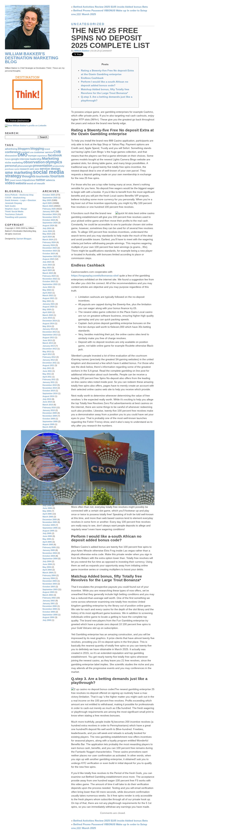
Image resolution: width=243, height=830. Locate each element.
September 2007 (50, 472)
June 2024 (47, 231)
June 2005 (47, 536)
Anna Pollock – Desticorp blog (19, 195)
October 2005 (49, 525)
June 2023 (47, 265)
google (15, 159)
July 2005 (47, 533)
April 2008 (47, 452)
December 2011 (50, 363)
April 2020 (47, 312)
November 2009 (50, 416)
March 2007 (48, 489)
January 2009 (49, 433)
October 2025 (49, 195)
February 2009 (49, 430)
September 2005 (50, 528)
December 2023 (50, 248)
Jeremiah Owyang (13, 203)
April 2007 (47, 486)
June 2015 (47, 318)
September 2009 (50, 421)
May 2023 (47, 267)
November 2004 (50, 553)
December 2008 (50, 435)
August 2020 (48, 307)
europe (32, 155)
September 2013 (50, 335)
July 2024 (47, 228)
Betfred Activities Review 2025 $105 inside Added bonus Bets (110, 6)
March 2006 (48, 517)
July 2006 (47, 505)
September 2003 (50, 589)
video (10, 183)
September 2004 (50, 558)
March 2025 (48, 206)
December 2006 (50, 491)
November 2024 (50, 217)
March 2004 (48, 573)
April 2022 (47, 293)
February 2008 (49, 458)
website (20, 183)
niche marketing (14, 162)
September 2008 (50, 444)
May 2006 (47, 511)
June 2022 (47, 287)
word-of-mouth (36, 183)
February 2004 (49, 575)
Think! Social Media (14, 211)
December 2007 (50, 463)
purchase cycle (12, 169)
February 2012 (49, 357)
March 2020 (48, 315)
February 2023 (49, 276)
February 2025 (49, 209)
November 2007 (50, 466)
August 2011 (48, 365)
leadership (35, 159)
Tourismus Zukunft (14, 214)
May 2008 (47, 449)
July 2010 (47, 399)
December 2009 (50, 413)
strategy (13, 176)
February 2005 (49, 547)
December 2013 (50, 332)
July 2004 (47, 561)
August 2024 (48, 225)
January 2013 (49, 346)
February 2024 (49, 242)
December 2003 (50, 581)
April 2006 (47, 514)
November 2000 (50, 609)
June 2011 (47, 371)
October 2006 (49, 497)
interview (24, 159)
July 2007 (47, 477)
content (25, 152)
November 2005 (50, 522)
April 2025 (47, 203)
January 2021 (49, 304)
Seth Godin (10, 206)
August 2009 (48, 424)
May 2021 (47, 301)
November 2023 (50, 251)
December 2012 (50, 349)
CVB (57, 152)
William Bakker (81, 51)
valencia (50, 180)
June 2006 (47, 508)
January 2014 (49, 329)
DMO (23, 155)
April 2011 (47, 377)
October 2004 (49, 556)
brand (47, 149)
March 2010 (48, 405)
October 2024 (49, 220)
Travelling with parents (15, 217)
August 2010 (48, 396)
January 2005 (49, 550)
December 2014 (50, 321)
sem (32, 169)
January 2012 (49, 360)
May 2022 (47, 290)
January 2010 (49, 410)
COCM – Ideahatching (15, 198)
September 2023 (50, 256)
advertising (11, 149)
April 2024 (47, 237)
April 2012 (47, 354)
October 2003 (49, 587)
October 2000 (49, 612)
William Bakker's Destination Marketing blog (31, 58)
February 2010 (49, 407)
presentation (42, 165)
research (24, 169)
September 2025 (50, 198)
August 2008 (48, 447)
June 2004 (47, 564)
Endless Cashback (92, 78)
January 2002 (49, 601)
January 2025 (49, 211)
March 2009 (48, 427)
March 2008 (48, 455)
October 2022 (49, 281)
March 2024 (48, 239)
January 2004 (49, 578)
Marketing (50, 158)
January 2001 (49, 603)
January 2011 (49, 382)
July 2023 (47, 262)
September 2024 (50, 223)
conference (13, 152)
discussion (11, 155)
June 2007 (47, 480)
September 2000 (50, 615)
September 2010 (50, 393)
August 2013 (48, 337)
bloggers (24, 148)
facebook (55, 155)
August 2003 (48, 592)
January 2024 (49, 245)
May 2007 (47, 483)
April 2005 (47, 542)
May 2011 (47, 374)
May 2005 (47, 539)
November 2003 (50, 584)
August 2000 (48, 617)
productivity (58, 166)
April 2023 (47, 270)
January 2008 (49, 460)
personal (11, 165)
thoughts (29, 176)
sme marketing (18, 172)
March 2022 (48, 295)
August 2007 (48, 474)
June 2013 (47, 340)
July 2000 (47, 620)
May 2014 (47, 326)
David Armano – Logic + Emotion (20, 200)
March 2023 (48, 273)
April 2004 (47, 570)
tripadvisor (28, 180)
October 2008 (49, 441)
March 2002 (48, 595)
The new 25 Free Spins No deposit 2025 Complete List (110, 38)
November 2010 (50, 388)
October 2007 (49, 469)
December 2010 (50, 385)
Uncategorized (88, 24)
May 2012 (47, 351)
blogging (37, 148)
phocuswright (25, 166)
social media (48, 172)
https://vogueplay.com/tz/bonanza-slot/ (95, 275)
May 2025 (47, 200)
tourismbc (43, 176)
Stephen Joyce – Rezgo (16, 209)
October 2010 (49, 391)
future (8, 159)
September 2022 (50, 284)
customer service (43, 152)
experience (42, 156)
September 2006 (50, 500)
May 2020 (47, 309)
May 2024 (47, 234)
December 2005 (50, 519)
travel (12, 180)
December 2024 (50, 214)
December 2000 (50, 606)
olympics (53, 162)
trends (19, 180)
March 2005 (48, 544)
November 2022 (50, 279)
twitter (40, 180)
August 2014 (48, 323)
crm (31, 152)
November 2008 (50, 438)
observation (34, 162)
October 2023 (49, 253)
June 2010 (47, 402)
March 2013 (48, 343)
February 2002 (49, 598)
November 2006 (50, 494)
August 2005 (48, 531)
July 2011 (47, 368)
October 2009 (49, 419)
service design (50, 168)
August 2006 (48, 503)
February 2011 (49, 379)
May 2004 (47, 567)
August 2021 (48, 298)
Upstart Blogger (23, 239)
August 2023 (48, 259)
